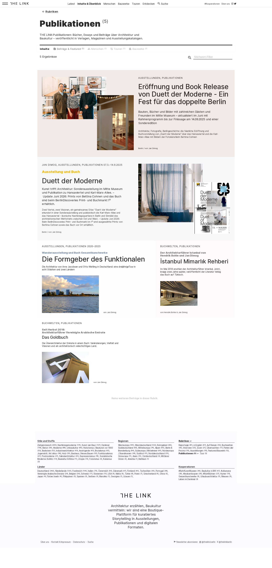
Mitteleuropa (144, 447)
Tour (202, 453)
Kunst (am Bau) (89, 445)
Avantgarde (84, 450)
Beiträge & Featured (70, 48)
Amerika (131, 459)
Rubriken (184, 441)
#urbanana (226, 471)
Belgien (72, 473)
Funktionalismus (105, 453)
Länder (41, 466)
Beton (45, 447)
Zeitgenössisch (44, 445)
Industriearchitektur (65, 450)
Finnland (131, 471)
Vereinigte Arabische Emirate (50, 473)
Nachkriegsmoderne (67, 445)
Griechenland (150, 473)
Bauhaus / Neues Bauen (82, 453)
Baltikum (142, 459)
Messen (225, 476)
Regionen (123, 441)
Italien (90, 471)
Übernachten (213, 447)
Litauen (126, 476)
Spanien (80, 476)
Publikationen (186, 453)
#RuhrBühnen (209, 473)
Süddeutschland (125, 447)
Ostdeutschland (149, 456)
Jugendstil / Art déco (47, 453)
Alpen (157, 447)
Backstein (46, 450)
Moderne (57, 447)
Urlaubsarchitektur (208, 476)
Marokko (103, 476)
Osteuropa (123, 456)
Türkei (127, 473)
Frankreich (77, 471)
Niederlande (61, 471)
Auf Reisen (212, 445)
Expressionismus (87, 456)
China (162, 473)
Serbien (91, 476)
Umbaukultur (72, 447)
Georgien (115, 476)
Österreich (103, 471)
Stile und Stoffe (46, 441)
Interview (187, 447)
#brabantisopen (190, 473)
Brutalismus (100, 450)
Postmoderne (48, 456)
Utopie (81, 459)
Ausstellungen (196, 450)
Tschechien (145, 471)
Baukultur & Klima (66, 459)
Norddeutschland (156, 453)
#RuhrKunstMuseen (188, 471)
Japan (40, 476)
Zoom (199, 447)
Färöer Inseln (53, 476)
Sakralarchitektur (67, 456)
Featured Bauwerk (216, 450)
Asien (135, 456)
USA (110, 473)
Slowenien (98, 473)
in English (198, 445)
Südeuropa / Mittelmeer (146, 450)
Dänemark (117, 471)
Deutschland (43, 471)
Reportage (184, 445)
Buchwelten (227, 445)
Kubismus (107, 459)
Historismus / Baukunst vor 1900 (98, 447)
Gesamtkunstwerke (187, 476)
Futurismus (94, 459)
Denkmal (105, 445)
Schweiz (85, 473)
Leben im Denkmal (187, 479)
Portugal (160, 471)
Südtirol (140, 453)
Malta (118, 473)
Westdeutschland (143, 445)
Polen (137, 473)
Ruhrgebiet (162, 445)
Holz (64, 453)
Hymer (223, 473)
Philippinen (68, 476)
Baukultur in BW (209, 471)
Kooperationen (187, 466)
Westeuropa (123, 445)
